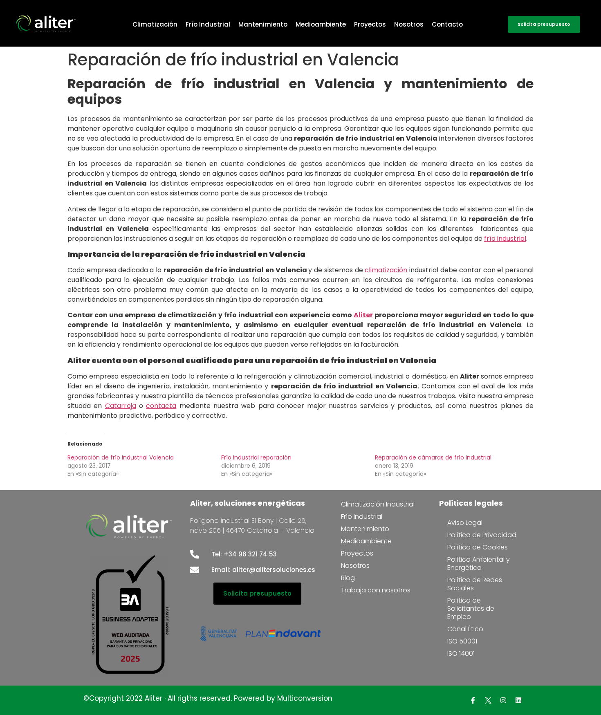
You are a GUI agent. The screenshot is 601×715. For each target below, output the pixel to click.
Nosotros (409, 24)
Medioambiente (321, 24)
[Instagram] (503, 700)
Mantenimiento (262, 24)
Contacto (447, 24)
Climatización (154, 24)
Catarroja (120, 405)
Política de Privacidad (481, 535)
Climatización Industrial (378, 504)
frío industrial (505, 238)
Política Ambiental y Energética (478, 563)
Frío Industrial (208, 24)
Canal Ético (465, 629)
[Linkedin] (518, 700)
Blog (348, 578)
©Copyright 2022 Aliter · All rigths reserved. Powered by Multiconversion (207, 698)
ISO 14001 (461, 653)
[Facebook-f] (473, 700)
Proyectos (370, 24)
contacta (161, 405)
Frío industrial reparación (256, 457)
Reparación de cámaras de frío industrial (433, 457)
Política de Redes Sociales (474, 584)
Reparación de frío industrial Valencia (120, 457)
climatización (386, 270)
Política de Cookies (477, 547)
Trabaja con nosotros (375, 590)
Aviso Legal (464, 522)
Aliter (363, 315)
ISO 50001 (462, 641)
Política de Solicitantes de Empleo (470, 608)
